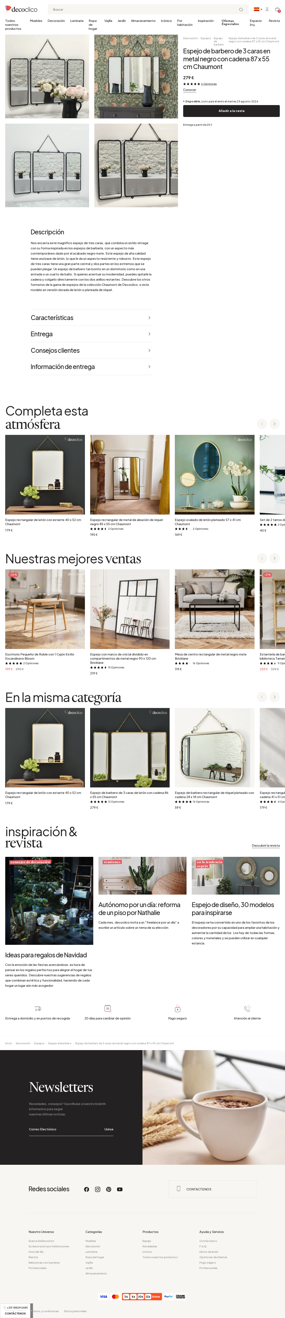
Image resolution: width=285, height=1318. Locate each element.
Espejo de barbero (219, 41)
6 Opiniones (209, 83)
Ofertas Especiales (230, 22)
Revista (274, 21)
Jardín (121, 21)
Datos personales (75, 1311)
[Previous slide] (262, 424)
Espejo (146, 1241)
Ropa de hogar (93, 24)
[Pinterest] (109, 1191)
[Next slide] (274, 424)
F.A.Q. (203, 1246)
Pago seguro (207, 1262)
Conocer (189, 90)
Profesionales (38, 1268)
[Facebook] (87, 1191)
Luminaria (76, 21)
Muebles (36, 21)
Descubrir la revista (266, 845)
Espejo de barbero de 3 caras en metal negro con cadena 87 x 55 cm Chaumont (254, 40)
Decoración (56, 21)
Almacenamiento (143, 21)
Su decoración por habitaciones (49, 1246)
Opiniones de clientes (213, 1257)
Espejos (206, 38)
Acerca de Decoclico (41, 1241)
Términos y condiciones (44, 1311)
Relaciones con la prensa (44, 1262)
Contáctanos (208, 1241)
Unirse (109, 1129)
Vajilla (108, 21)
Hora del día (36, 1251)
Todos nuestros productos (13, 24)
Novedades (149, 1246)
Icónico (166, 21)
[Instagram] (98, 1191)
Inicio (8, 1043)
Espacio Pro (256, 23)
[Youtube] (119, 1191)
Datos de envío (208, 1251)
